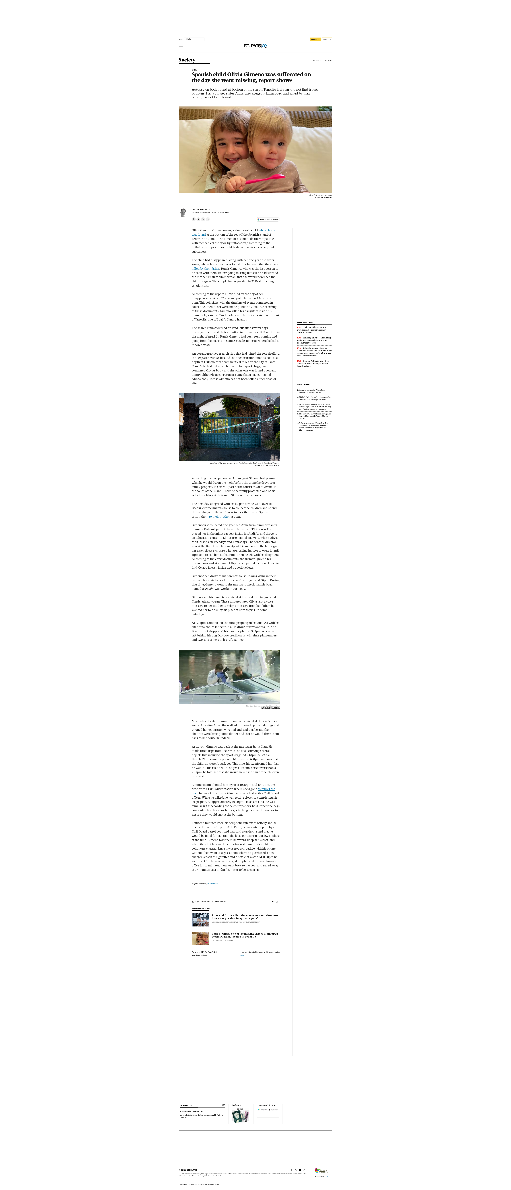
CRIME (194, 70)
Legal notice (183, 1184)
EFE (232, 941)
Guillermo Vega (201, 209)
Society (187, 60)
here (242, 955)
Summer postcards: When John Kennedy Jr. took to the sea (312, 391)
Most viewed (303, 384)
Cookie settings (203, 1184)
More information (199, 955)
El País (227, 941)
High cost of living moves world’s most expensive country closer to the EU (311, 330)
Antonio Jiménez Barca (220, 922)
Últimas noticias (305, 322)
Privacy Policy (192, 1184)
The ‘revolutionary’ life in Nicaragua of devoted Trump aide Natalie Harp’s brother (315, 416)
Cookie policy (214, 1184)
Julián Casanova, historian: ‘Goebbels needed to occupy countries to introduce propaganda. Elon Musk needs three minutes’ (314, 352)
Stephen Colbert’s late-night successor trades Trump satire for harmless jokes (313, 363)
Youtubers (317, 61)
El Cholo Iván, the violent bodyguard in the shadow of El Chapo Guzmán (315, 398)
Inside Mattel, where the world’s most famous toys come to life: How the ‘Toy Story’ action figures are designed (315, 406)
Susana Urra (213, 883)
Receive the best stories (191, 1112)
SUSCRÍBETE (315, 39)
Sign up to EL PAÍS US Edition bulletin (210, 902)
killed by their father (205, 268)
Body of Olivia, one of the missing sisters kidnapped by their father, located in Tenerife (245, 935)
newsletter (186, 1105)
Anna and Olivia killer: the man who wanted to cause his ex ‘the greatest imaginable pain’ (245, 917)
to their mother (219, 516)
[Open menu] (181, 46)
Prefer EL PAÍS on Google (269, 219)
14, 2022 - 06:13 (220, 212)
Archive (235, 1105)
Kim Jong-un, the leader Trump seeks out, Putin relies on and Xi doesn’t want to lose (314, 340)
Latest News (327, 61)
